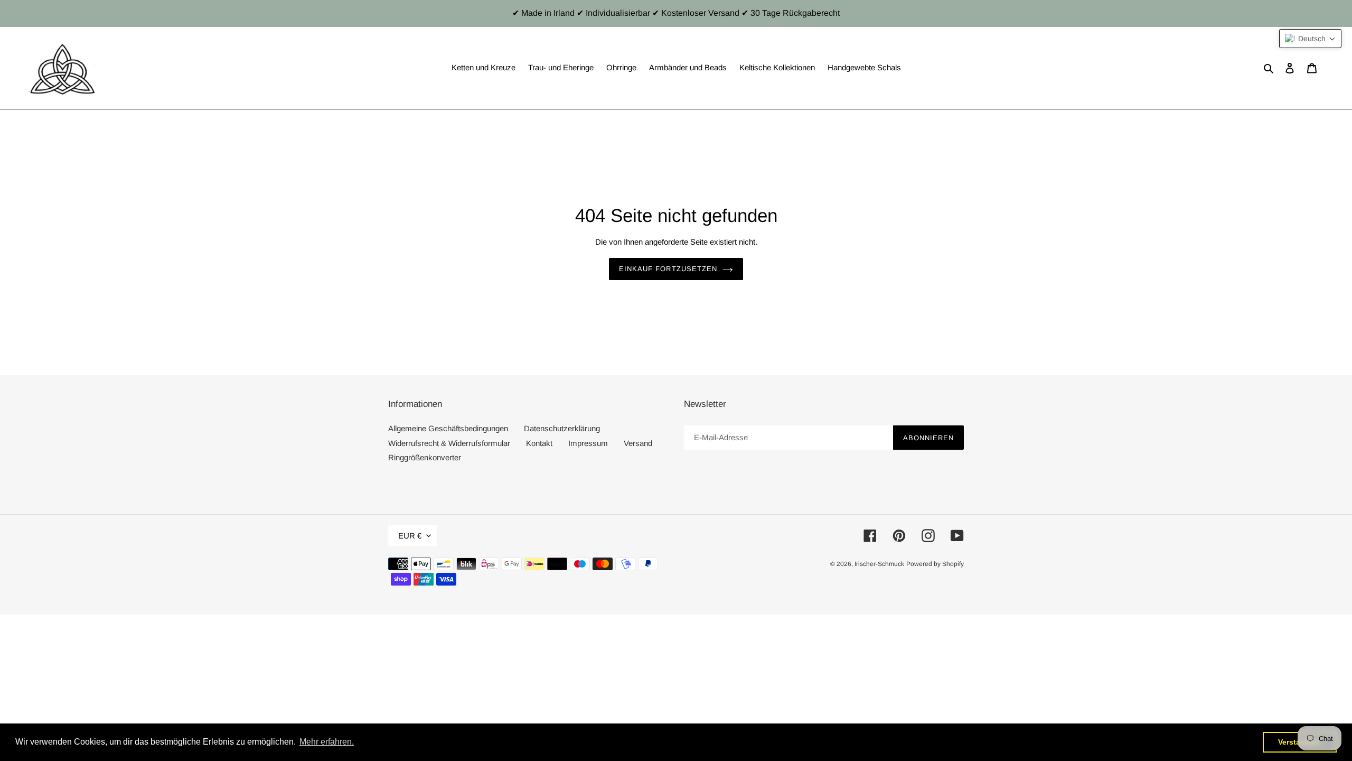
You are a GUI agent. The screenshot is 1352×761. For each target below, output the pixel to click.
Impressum (588, 443)
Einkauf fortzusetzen (668, 269)
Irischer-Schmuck (879, 564)
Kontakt (539, 443)
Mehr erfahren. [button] (326, 741)
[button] (1310, 39)
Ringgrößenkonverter (424, 457)
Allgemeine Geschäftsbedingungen (448, 428)
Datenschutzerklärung (562, 428)
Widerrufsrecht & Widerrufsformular (449, 443)
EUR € (409, 535)
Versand (638, 443)
